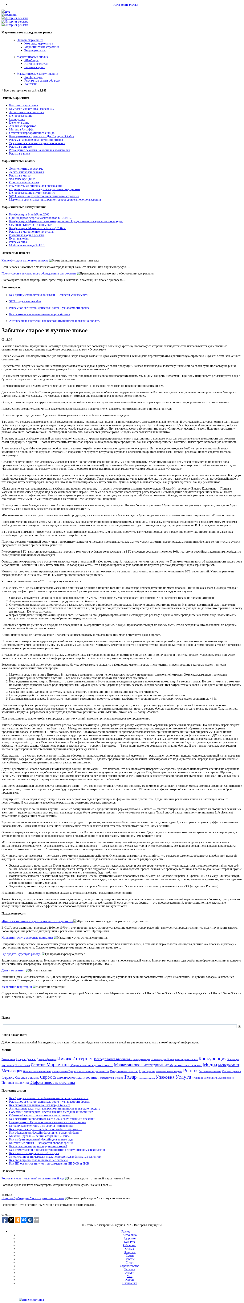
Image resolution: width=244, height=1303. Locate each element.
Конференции (33, 77)
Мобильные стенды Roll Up (27, 245)
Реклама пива (18, 242)
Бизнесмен (8, 1059)
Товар (130, 1077)
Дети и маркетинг (13, 970)
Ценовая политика (15, 1082)
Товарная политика (146, 1078)
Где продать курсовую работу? (21, 954)
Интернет (82, 1058)
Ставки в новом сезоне (24, 182)
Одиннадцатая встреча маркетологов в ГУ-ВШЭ (40, 217)
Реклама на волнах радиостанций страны (36, 139)
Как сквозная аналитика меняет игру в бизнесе (39, 314)
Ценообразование (20, 115)
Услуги (129, 1272)
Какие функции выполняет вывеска (25, 260)
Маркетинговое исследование (141, 1064)
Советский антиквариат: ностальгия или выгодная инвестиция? (51, 1112)
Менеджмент (228, 1065)
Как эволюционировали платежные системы (38, 1160)
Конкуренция (212, 1058)
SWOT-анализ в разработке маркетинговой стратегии (44, 196)
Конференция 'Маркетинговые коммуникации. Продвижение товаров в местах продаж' (66, 221)
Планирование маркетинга (37, 1071)
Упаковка (165, 1077)
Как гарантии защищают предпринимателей (38, 1146)
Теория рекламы (35, 50)
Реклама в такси (19, 153)
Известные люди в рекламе (26, 235)
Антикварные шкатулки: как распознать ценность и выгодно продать (54, 320)
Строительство (129, 1265)
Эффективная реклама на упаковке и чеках (37, 143)
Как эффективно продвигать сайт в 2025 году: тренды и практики (52, 1118)
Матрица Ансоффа (21, 129)
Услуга (183, 1077)
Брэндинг (21, 1059)
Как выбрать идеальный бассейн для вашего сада (41, 1139)
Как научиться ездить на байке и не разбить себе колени (45, 1129)
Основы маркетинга (30, 40)
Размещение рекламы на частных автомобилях (39, 150)
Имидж (64, 1058)
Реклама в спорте (20, 146)
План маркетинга (60, 1071)
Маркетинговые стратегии (41, 47)
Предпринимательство (124, 1071)
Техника (129, 1269)
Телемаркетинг (106, 1077)
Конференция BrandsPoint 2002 (29, 214)
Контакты (30, 84)
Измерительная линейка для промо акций (36, 185)
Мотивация (12, 1070)
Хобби (129, 1279)
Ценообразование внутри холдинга (32, 192)
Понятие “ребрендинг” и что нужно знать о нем (33, 1198)
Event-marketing (19, 238)
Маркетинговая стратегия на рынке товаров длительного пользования (55, 199)
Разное (125, 1231)
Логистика (22, 1065)
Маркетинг (58, 1064)
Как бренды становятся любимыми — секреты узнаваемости (48, 294)
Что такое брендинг (22, 178)
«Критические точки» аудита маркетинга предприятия (44, 189)
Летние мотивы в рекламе (26, 168)
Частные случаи (34, 67)
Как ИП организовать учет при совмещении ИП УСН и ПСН (49, 1163)
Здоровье (130, 1238)
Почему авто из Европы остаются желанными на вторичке (47, 1122)
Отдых (129, 1248)
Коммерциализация (141, 1060)
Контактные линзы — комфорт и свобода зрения (41, 1142)
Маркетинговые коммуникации (37, 73)
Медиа (210, 1064)
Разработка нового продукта (169, 1071)
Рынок (190, 1070)
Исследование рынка (110, 1059)
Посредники (17, 119)
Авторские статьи (125, 4)
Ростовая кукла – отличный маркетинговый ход (33, 1178)
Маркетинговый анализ (32, 56)
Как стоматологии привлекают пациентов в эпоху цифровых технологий (57, 1149)
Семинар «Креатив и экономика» (31, 224)
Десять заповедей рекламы (26, 172)
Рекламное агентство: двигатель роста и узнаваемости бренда (49, 307)
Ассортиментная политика (26, 112)
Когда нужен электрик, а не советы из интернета (41, 1125)
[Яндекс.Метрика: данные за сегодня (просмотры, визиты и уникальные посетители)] (31, 1299)
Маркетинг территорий (17, 986)
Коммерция (159, 1059)
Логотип (38, 1064)
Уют (129, 1276)
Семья (130, 1255)
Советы (130, 1259)
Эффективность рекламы (52, 1082)
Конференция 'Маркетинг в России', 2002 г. (37, 228)
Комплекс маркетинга (38, 43)
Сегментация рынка (210, 1071)
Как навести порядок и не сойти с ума (34, 1153)
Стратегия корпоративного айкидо (32, 132)
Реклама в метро (19, 175)
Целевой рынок (226, 1077)
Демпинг (31, 1059)
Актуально (130, 1235)
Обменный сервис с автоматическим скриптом (40, 1115)
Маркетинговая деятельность (91, 1065)
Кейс (129, 1059)
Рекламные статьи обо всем (42, 80)
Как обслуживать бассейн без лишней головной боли (44, 1132)
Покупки (130, 1252)
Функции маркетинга (204, 1077)
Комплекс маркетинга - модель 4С (31, 108)
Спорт (130, 1262)
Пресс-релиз (147, 1071)
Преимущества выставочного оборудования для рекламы (39, 273)
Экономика (129, 1283)
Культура (130, 1241)
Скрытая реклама (27, 1077)
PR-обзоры (31, 60)
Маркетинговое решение (185, 1065)
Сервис (8, 1077)
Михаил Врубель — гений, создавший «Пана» (39, 1136)
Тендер (119, 1077)
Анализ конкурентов (22, 126)
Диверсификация (46, 1059)
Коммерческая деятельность (182, 1059)
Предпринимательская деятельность (88, 1071)
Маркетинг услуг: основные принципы (27, 937)
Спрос (46, 1077)
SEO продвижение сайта (25, 301)
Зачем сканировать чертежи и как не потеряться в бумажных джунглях (55, 1156)
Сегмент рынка (231, 1071)
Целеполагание (19, 122)
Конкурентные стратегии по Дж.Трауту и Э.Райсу (41, 136)
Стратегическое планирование (75, 1077)
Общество (129, 1245)
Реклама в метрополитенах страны (31, 231)
